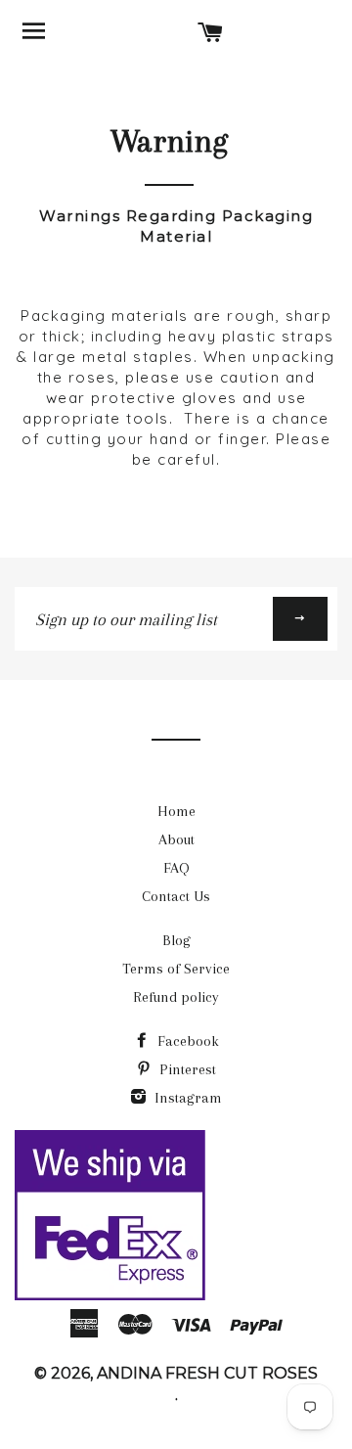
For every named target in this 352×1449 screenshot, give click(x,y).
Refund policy (176, 997)
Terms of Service (176, 968)
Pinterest (185, 1069)
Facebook (186, 1041)
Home (176, 811)
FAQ (176, 868)
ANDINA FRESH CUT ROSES (207, 1373)
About (176, 839)
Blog (176, 940)
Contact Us (176, 896)
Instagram (186, 1098)
